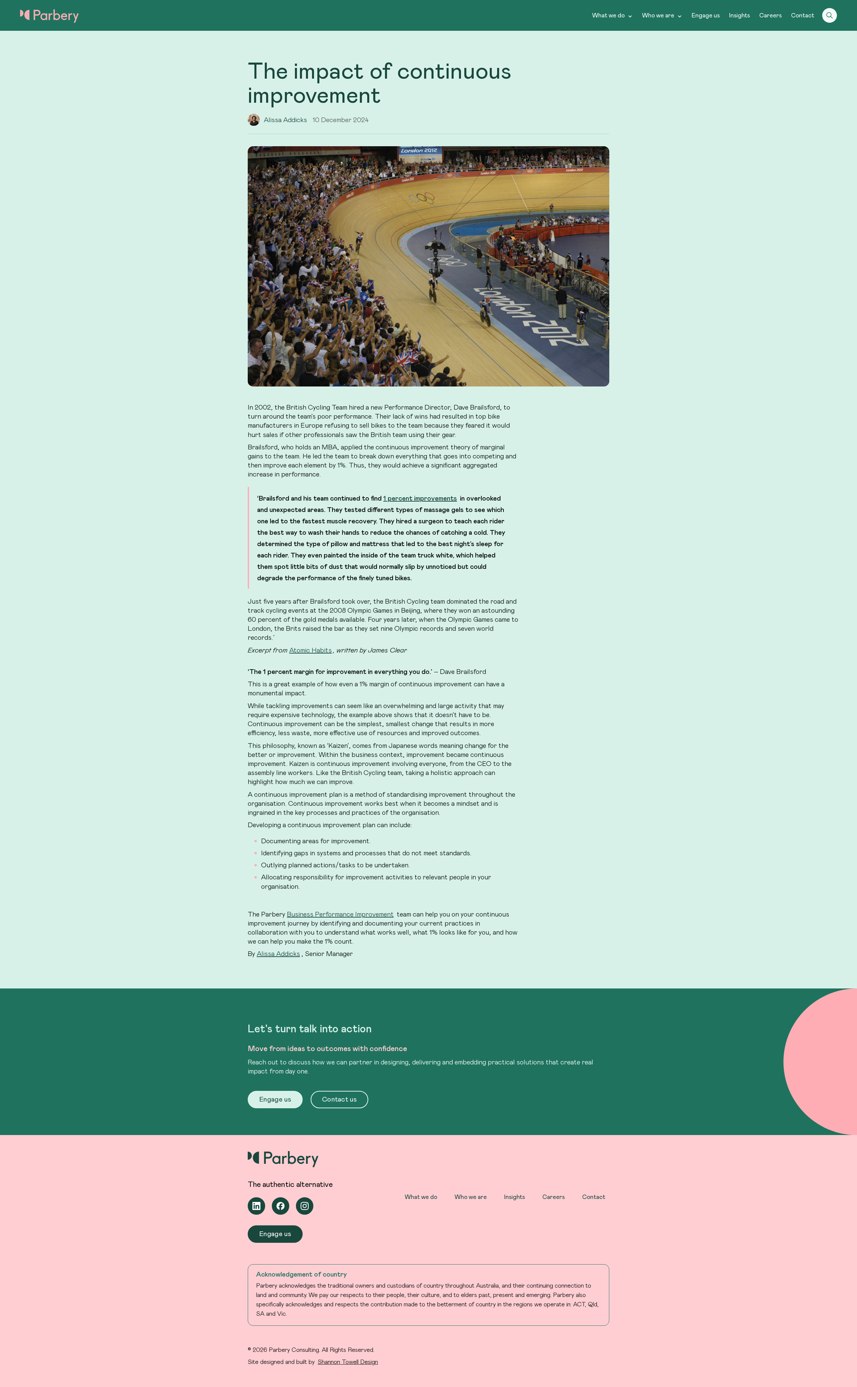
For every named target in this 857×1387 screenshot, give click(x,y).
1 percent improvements (420, 498)
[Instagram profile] (304, 1206)
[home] (49, 16)
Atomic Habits (310, 650)
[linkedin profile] (256, 1206)
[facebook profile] (280, 1206)
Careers (770, 15)
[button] (612, 15)
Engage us (706, 15)
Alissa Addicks (278, 953)
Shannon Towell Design (348, 1361)
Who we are (471, 1196)
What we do (421, 1196)
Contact (802, 15)
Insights (739, 15)
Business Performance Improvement (340, 914)
